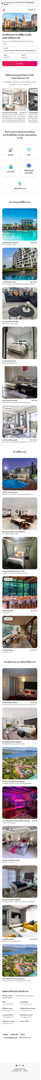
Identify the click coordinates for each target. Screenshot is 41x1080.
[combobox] (20, 50)
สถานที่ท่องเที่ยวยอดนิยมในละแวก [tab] (26, 996)
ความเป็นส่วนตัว (17, 1071)
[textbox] (11, 57)
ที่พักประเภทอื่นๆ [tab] (7, 996)
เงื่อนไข (25, 1071)
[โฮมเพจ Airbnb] (3, 10)
